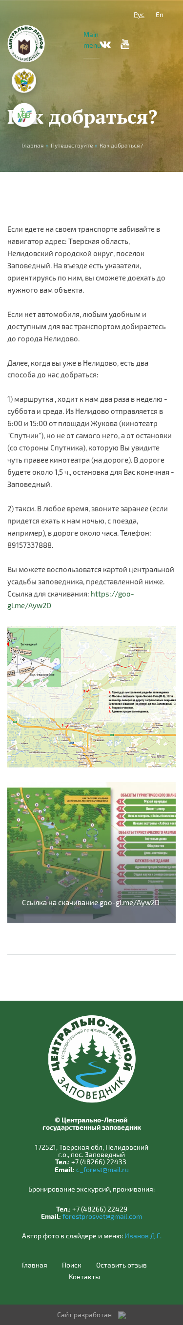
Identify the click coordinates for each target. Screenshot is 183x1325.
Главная (34, 1265)
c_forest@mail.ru (102, 1169)
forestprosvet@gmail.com (102, 1216)
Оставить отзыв (121, 1265)
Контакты (84, 1276)
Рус (139, 14)
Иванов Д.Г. (143, 1236)
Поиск (71, 1265)
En (159, 14)
